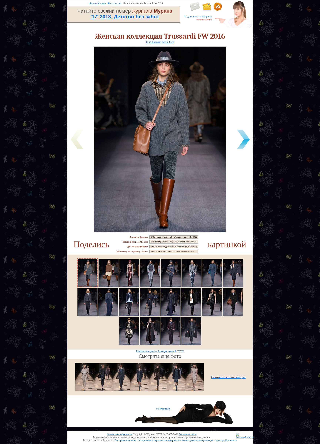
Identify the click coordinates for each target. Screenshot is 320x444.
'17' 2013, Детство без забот (125, 16)
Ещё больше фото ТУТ (160, 41)
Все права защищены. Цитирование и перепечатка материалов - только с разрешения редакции (163, 440)
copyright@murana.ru (226, 440)
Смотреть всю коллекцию (228, 377)
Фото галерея (114, 3)
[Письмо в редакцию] (195, 10)
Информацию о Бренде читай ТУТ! (160, 351)
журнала (152, 11)
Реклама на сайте (187, 434)
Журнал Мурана (97, 3)
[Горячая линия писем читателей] (206, 10)
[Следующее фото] (243, 149)
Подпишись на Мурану (198, 16)
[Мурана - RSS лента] (217, 10)
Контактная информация (119, 434)
